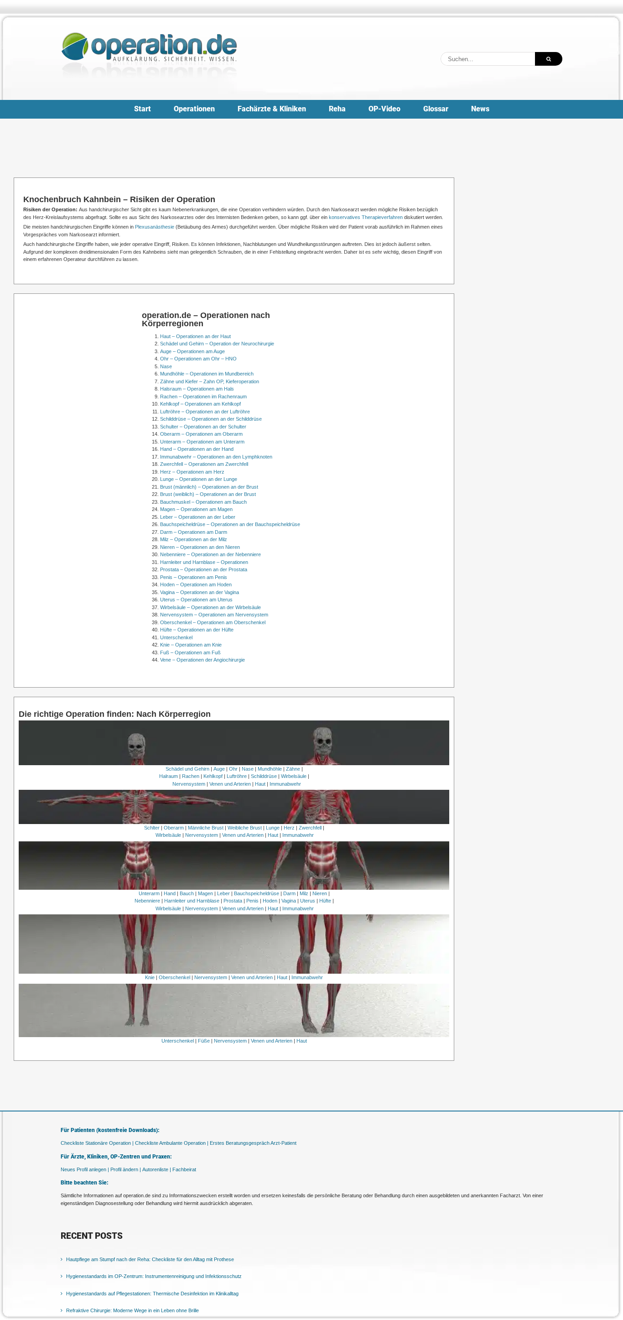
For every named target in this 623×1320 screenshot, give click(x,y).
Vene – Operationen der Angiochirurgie (202, 660)
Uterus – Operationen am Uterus (196, 599)
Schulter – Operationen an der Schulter (203, 426)
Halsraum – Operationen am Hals (197, 388)
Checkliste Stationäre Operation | (97, 1143)
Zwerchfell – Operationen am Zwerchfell (204, 464)
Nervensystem (188, 784)
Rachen (190, 776)
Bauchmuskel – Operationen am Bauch (203, 502)
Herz (289, 827)
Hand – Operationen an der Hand (197, 449)
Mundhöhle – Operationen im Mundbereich (207, 373)
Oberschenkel (174, 977)
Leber (223, 893)
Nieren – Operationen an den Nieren (200, 547)
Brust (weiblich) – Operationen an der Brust (208, 494)
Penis (252, 900)
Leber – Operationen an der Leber (197, 517)
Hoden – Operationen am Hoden (196, 584)
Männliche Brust (205, 827)
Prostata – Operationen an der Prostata (203, 569)
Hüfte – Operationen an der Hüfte (197, 629)
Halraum (168, 776)
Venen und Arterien (230, 784)
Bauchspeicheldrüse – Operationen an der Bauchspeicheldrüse (230, 524)
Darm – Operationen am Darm (193, 532)
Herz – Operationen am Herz (192, 472)
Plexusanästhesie (154, 227)
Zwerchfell (310, 827)
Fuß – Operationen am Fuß (190, 652)
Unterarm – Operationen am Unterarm (202, 441)
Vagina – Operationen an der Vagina (199, 592)
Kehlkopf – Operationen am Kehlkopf (200, 404)
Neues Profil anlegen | (85, 1169)
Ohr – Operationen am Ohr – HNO (198, 358)
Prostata (232, 900)
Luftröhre (237, 776)
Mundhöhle (270, 769)
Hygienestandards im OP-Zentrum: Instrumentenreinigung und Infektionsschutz (154, 1276)
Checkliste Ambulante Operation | (171, 1143)
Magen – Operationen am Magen (196, 509)
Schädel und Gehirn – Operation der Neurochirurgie (217, 343)
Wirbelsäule (293, 776)
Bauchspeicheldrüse (256, 893)
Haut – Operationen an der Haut (195, 336)
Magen (205, 893)
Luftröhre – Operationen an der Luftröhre (205, 411)
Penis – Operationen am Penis (193, 577)
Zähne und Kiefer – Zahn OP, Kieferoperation (209, 381)
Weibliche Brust (245, 827)
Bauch (187, 893)
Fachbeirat (184, 1169)
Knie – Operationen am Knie (191, 644)
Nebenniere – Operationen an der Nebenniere (210, 554)
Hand (170, 893)
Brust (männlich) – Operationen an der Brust (209, 487)
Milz (304, 893)
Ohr (233, 769)
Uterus (307, 900)
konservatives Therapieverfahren (366, 217)
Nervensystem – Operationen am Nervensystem (214, 614)
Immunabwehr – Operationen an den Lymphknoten (216, 456)
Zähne (293, 769)
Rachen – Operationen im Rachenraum (203, 396)
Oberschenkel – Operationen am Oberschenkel (212, 622)
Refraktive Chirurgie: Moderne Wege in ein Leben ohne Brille (132, 1310)
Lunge (273, 827)
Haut (260, 784)
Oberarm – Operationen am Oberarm (201, 434)
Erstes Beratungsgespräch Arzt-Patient (253, 1143)
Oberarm (174, 827)
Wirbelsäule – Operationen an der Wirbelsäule (210, 607)
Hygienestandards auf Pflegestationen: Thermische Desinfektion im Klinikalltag (152, 1293)
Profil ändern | (125, 1169)
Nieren (319, 893)
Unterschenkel (176, 637)
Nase (166, 366)
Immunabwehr (285, 784)
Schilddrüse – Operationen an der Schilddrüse (211, 419)
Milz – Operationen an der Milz (193, 539)
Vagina (288, 900)
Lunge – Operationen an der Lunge (198, 479)
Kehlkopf (213, 776)
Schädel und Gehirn (187, 769)
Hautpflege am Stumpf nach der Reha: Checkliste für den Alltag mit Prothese (150, 1259)
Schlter (152, 827)
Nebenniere (147, 900)
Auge (219, 769)
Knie (150, 977)
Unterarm (149, 893)
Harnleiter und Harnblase (191, 900)
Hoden (270, 900)
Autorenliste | (156, 1169)
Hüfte (325, 900)
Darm (289, 893)
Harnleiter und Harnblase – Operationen (204, 562)
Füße (204, 1040)
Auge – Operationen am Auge (192, 351)
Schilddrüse (264, 776)
